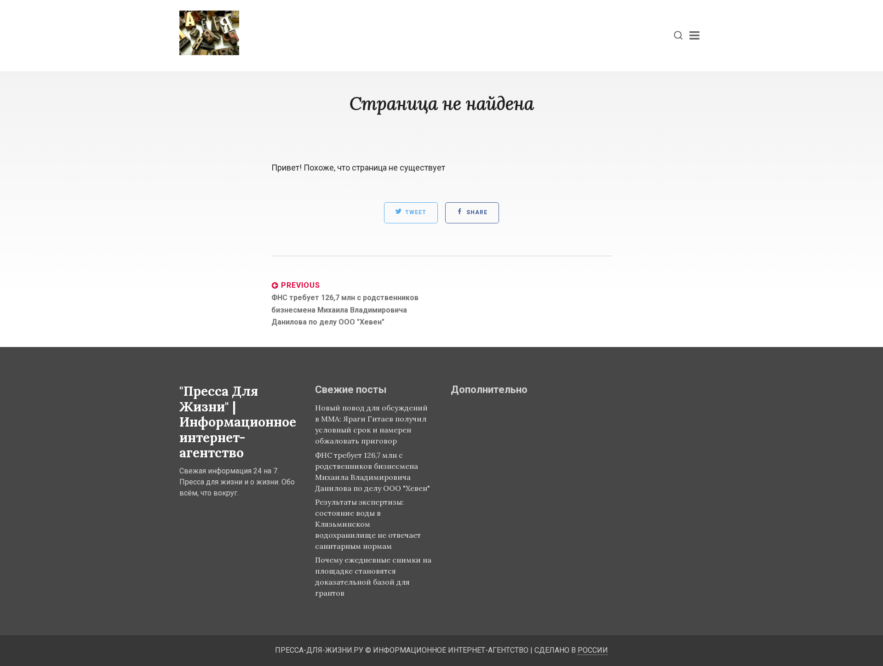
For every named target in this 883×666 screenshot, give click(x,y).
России (593, 650)
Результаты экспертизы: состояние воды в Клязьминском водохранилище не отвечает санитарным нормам (368, 524)
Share (475, 213)
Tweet (414, 213)
